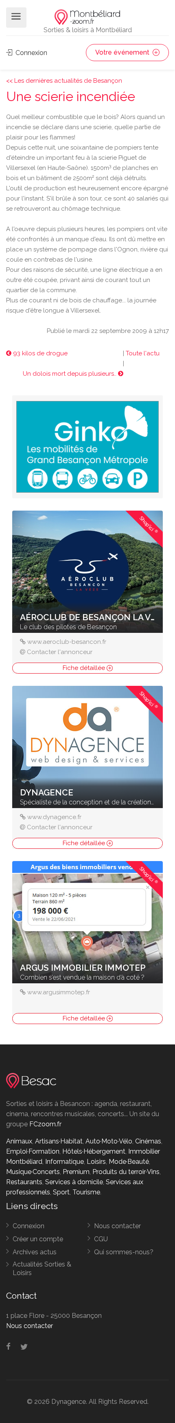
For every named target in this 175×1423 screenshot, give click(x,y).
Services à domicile (74, 1182)
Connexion (30, 53)
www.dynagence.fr (54, 817)
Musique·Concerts (33, 1172)
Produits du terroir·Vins (126, 1172)
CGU (101, 1239)
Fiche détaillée (85, 668)
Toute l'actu (143, 353)
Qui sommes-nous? (123, 1252)
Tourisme (86, 1192)
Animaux (19, 1141)
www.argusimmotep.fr (58, 992)
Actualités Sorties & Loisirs (42, 1268)
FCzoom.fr (45, 1124)
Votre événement (123, 52)
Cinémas (148, 1141)
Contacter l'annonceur (59, 652)
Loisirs (96, 1161)
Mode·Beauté (129, 1161)
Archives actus (35, 1252)
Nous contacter (117, 1226)
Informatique (64, 1161)
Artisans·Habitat (59, 1141)
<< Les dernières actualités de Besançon (64, 80)
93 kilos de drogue (39, 353)
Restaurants (24, 1182)
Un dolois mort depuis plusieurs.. (70, 373)
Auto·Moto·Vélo (108, 1141)
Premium (76, 1172)
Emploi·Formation (32, 1151)
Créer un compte (38, 1239)
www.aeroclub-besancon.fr (66, 641)
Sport (61, 1192)
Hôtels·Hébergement (93, 1151)
